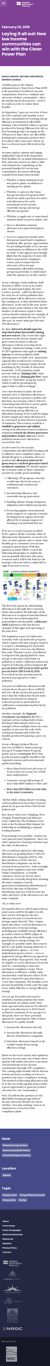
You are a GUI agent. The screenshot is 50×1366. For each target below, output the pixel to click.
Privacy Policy (9, 1247)
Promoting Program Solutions (16, 1155)
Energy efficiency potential (32, 1195)
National (6, 1175)
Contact (6, 1252)
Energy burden (10, 1195)
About (5, 1221)
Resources (7, 1239)
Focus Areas (8, 1225)
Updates (6, 1243)
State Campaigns (11, 1230)
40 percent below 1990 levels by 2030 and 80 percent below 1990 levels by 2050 (25, 668)
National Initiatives (12, 1234)
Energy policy (9, 1200)
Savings (22, 1200)
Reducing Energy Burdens (15, 1145)
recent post (24, 753)
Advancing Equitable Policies (16, 1150)
